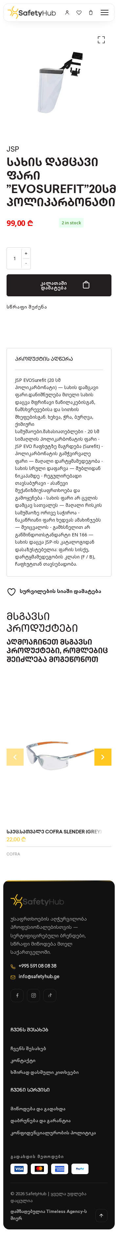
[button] (101, 39)
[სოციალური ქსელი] (17, 995)
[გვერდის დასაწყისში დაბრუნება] (101, 1215)
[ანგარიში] (67, 12)
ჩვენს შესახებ (28, 1049)
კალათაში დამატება (53, 285)
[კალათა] (91, 12)
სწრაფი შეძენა (27, 307)
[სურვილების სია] (79, 12)
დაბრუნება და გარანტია (40, 1121)
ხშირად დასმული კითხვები (44, 1072)
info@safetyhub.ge (39, 977)
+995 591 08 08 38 (37, 966)
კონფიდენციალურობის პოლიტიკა (53, 1133)
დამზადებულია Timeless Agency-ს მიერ (48, 1215)
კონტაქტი (22, 1060)
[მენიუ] (104, 12)
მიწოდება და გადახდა (38, 1109)
